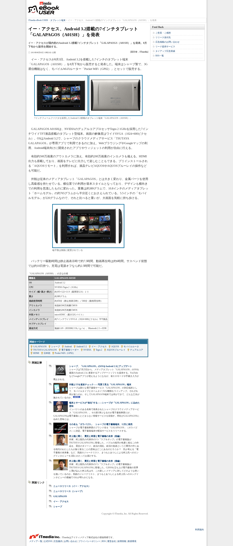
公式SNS (48, 541)
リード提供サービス (165, 46)
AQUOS (115, 346)
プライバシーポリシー (89, 541)
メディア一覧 (35, 541)
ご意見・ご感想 (163, 33)
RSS (104, 541)
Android (68, 346)
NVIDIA (87, 350)
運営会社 (111, 541)
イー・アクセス (99, 346)
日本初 (47, 353)
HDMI (36, 353)
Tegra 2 (99, 350)
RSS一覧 (159, 55)
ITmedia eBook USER (43, 8)
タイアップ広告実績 (165, 51)
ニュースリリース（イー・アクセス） (71, 486)
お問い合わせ (70, 541)
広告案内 (58, 541)
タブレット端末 (58, 20)
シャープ (55, 346)
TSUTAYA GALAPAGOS (45, 350)
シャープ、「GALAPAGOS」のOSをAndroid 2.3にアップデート (100, 366)
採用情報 (121, 541)
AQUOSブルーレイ (116, 350)
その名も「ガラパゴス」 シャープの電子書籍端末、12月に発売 (101, 424)
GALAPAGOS (40, 346)
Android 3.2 (81, 346)
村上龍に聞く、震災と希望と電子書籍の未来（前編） (95, 436)
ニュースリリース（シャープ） (68, 491)
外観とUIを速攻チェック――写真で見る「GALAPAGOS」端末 (100, 384)
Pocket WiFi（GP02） (65, 353)
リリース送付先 (163, 37)
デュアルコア (136, 350)
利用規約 (199, 529)
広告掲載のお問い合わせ (167, 42)
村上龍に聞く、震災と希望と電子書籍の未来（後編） (95, 461)
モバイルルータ (131, 346)
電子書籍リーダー (70, 350)
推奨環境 (132, 541)
